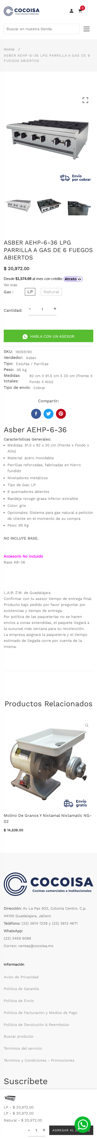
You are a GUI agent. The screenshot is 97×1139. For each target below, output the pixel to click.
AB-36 (19, 562)
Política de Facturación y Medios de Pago (40, 1012)
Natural (51, 291)
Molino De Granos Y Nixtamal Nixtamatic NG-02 (48, 818)
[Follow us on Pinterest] (61, 414)
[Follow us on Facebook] (36, 414)
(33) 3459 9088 (17, 938)
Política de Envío (19, 1000)
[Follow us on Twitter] (48, 414)
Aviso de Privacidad (21, 977)
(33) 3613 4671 (65, 923)
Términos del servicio (23, 1048)
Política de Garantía (21, 989)
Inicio (9, 49)
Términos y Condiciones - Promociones (39, 1060)
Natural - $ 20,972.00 (23, 1120)
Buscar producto (18, 1036)
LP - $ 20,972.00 (19, 1107)
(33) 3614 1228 (35, 923)
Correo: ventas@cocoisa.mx (28, 946)
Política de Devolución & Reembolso (36, 1024)
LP (30, 291)
